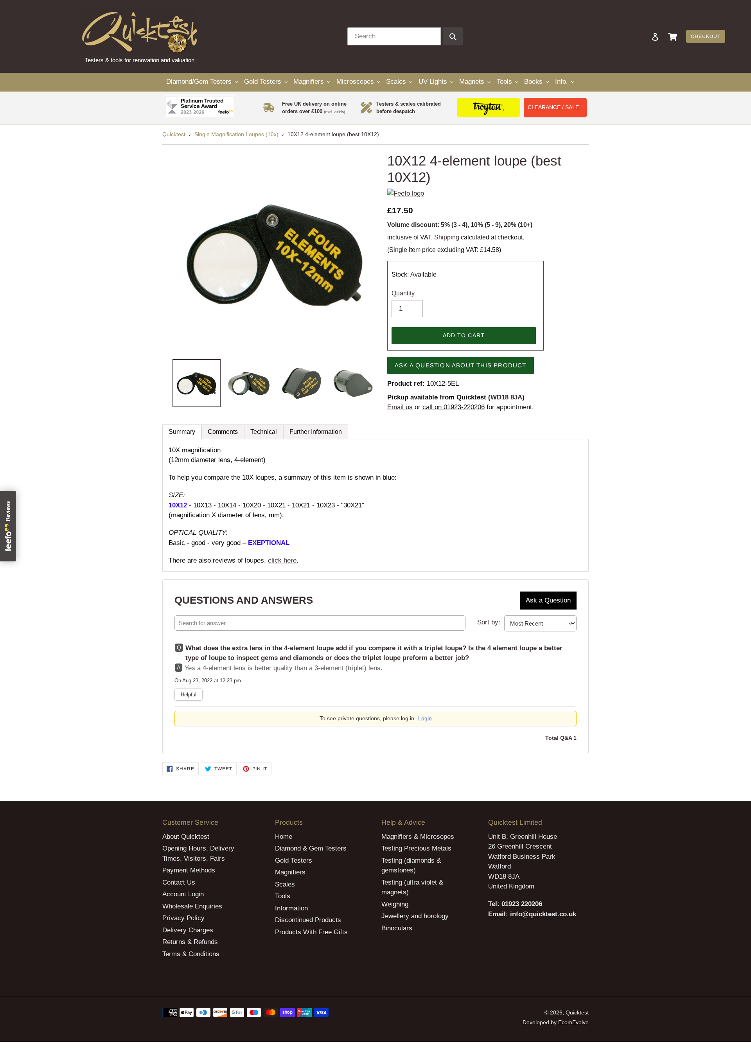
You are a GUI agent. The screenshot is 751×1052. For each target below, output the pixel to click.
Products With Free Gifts (311, 932)
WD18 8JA (506, 397)
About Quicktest (185, 836)
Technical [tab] (263, 431)
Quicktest (173, 134)
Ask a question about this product (460, 365)
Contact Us (178, 882)
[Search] (644, 36)
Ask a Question (548, 600)
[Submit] (453, 36)
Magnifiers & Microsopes (417, 836)
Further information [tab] (315, 431)
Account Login (183, 894)
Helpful (188, 695)
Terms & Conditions (190, 954)
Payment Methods (188, 870)
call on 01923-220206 (453, 407)
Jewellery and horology (415, 916)
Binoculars (396, 928)
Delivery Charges (187, 930)
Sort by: (488, 622)
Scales (285, 884)
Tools (282, 896)
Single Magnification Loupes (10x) (236, 134)
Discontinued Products (308, 920)
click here (282, 560)
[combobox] (394, 36)
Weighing (394, 904)
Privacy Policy (183, 918)
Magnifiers (290, 872)
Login (425, 718)
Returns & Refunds (190, 942)
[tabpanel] (375, 505)
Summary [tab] (182, 431)
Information (291, 908)
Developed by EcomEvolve (556, 1022)
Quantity (403, 293)
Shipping (446, 237)
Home (283, 836)
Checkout (705, 36)
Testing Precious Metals (416, 848)
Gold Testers (293, 860)
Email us (400, 407)
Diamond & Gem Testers (311, 848)
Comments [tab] (223, 431)
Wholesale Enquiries (192, 906)
